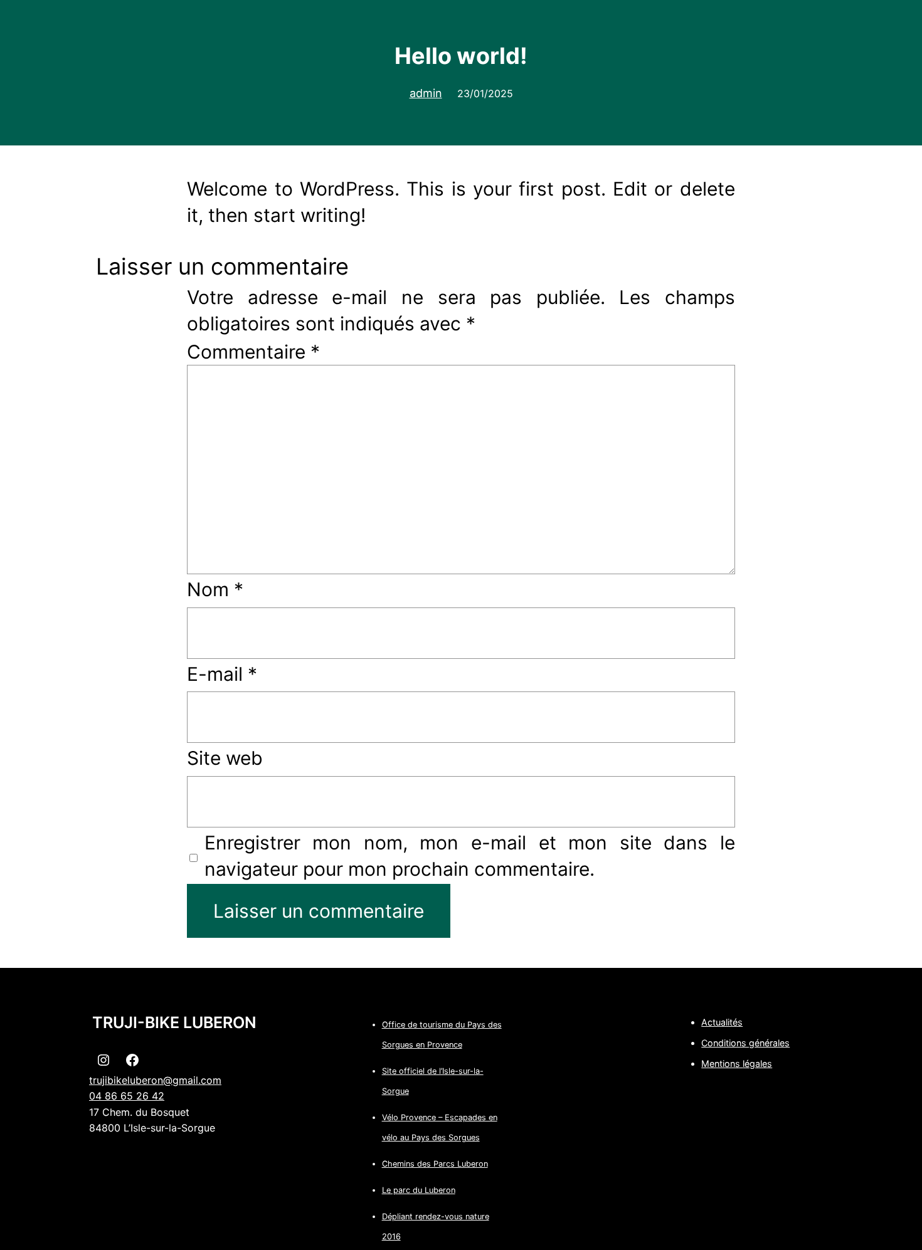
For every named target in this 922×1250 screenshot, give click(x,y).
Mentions (722, 1063)
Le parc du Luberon (418, 1190)
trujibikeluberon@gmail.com (155, 1080)
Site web (225, 758)
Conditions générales (745, 1042)
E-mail (222, 674)
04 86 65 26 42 (126, 1096)
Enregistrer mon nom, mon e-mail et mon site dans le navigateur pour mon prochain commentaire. (469, 855)
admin (426, 93)
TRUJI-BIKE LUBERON (174, 1022)
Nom (215, 589)
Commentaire (253, 351)
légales (757, 1063)
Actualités (722, 1022)
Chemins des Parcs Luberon (435, 1164)
